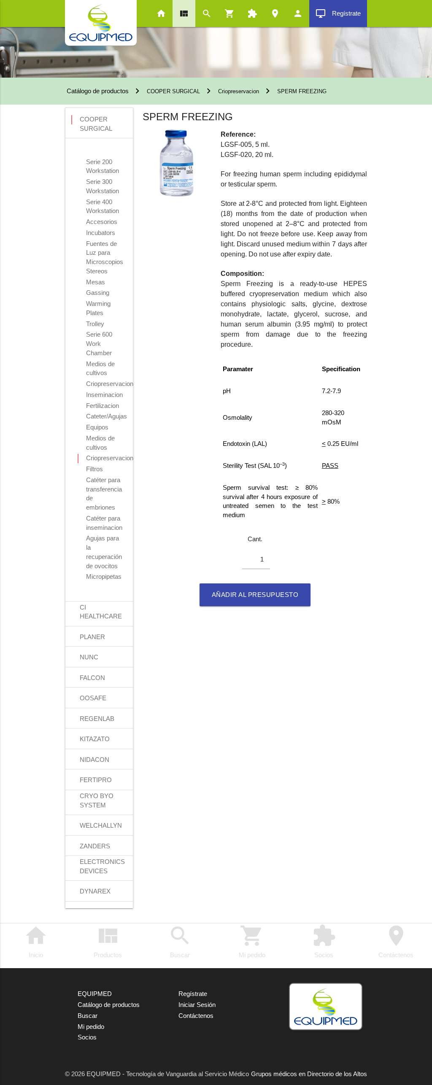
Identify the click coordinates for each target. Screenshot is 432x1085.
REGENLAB (97, 718)
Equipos (97, 427)
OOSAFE (93, 698)
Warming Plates (98, 304)
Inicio (36, 940)
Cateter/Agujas (106, 416)
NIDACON (94, 759)
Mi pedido (252, 940)
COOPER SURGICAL (173, 91)
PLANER (92, 637)
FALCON (92, 678)
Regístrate (338, 13)
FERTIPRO (96, 780)
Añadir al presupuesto (255, 594)
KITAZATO (95, 739)
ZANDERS (95, 846)
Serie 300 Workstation (102, 182)
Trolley (95, 324)
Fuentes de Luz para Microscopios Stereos (104, 244)
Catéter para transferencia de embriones (104, 481)
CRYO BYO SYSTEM (96, 797)
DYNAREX (95, 891)
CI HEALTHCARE (101, 608)
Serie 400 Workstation (102, 203)
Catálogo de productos (97, 91)
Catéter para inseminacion (104, 519)
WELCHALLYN (101, 825)
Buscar (180, 940)
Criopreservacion (238, 91)
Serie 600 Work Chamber (99, 335)
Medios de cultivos (100, 365)
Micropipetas (104, 576)
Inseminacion (104, 394)
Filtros (94, 469)
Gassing (97, 292)
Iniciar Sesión (197, 1004)
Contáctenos (395, 940)
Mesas (95, 282)
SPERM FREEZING (302, 91)
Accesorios (101, 222)
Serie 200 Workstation (102, 163)
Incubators (100, 232)
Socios (324, 940)
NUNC (89, 657)
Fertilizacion (102, 405)
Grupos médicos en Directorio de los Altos (309, 1074)
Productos (108, 940)
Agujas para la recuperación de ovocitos (104, 539)
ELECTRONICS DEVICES (102, 862)
